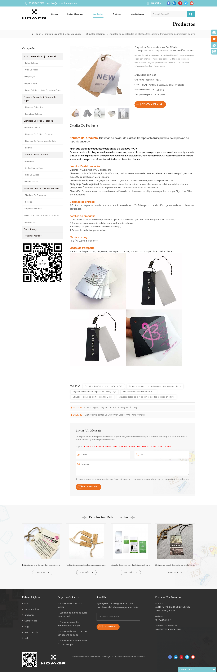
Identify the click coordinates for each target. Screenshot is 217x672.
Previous (16, 550)
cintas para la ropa (34, 168)
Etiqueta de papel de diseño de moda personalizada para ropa (175, 565)
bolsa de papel (31, 63)
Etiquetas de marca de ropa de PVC (138, 391)
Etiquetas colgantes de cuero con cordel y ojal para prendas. (115, 415)
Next (201, 550)
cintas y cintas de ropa (36, 154)
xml (26, 638)
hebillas (28, 202)
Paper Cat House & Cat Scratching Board (43, 90)
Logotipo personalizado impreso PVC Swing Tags (94, 391)
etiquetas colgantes (95, 34)
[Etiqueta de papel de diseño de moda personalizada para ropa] (175, 523)
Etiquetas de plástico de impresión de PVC (103, 386)
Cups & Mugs (30, 229)
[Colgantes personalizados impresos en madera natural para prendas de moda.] (86, 523)
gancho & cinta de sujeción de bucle (41, 215)
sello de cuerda (32, 175)
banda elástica (31, 181)
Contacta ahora (149, 104)
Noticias (117, 14)
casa (27, 603)
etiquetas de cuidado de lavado (39, 134)
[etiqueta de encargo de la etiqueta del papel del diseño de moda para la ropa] (131, 523)
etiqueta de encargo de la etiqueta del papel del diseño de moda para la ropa (131, 565)
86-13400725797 (36, 3)
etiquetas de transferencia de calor (41, 141)
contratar (108, 626)
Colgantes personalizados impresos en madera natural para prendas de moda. (86, 565)
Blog (27, 626)
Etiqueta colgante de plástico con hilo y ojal (92, 397)
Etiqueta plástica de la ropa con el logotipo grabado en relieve (146, 397)
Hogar (54, 14)
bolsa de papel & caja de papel (40, 56)
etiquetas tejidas (32, 127)
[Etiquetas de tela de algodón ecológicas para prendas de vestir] (42, 523)
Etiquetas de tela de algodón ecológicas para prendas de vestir (42, 565)
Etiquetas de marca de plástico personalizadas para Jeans (155, 386)
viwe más (40, 572)
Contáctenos (137, 14)
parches (28, 148)
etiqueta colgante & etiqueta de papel (63, 34)
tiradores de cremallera (35, 195)
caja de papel (31, 70)
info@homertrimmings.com (64, 3)
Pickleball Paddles (32, 236)
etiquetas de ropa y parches (38, 121)
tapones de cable (33, 208)
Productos (98, 14)
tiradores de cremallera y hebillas (41, 188)
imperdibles (30, 222)
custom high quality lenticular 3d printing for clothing (110, 407)
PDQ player (30, 76)
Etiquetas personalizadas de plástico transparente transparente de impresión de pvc (127, 446)
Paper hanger (31, 83)
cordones (29, 161)
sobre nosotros (75, 14)
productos (29, 615)
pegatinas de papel (33, 114)
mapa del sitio (31, 632)
